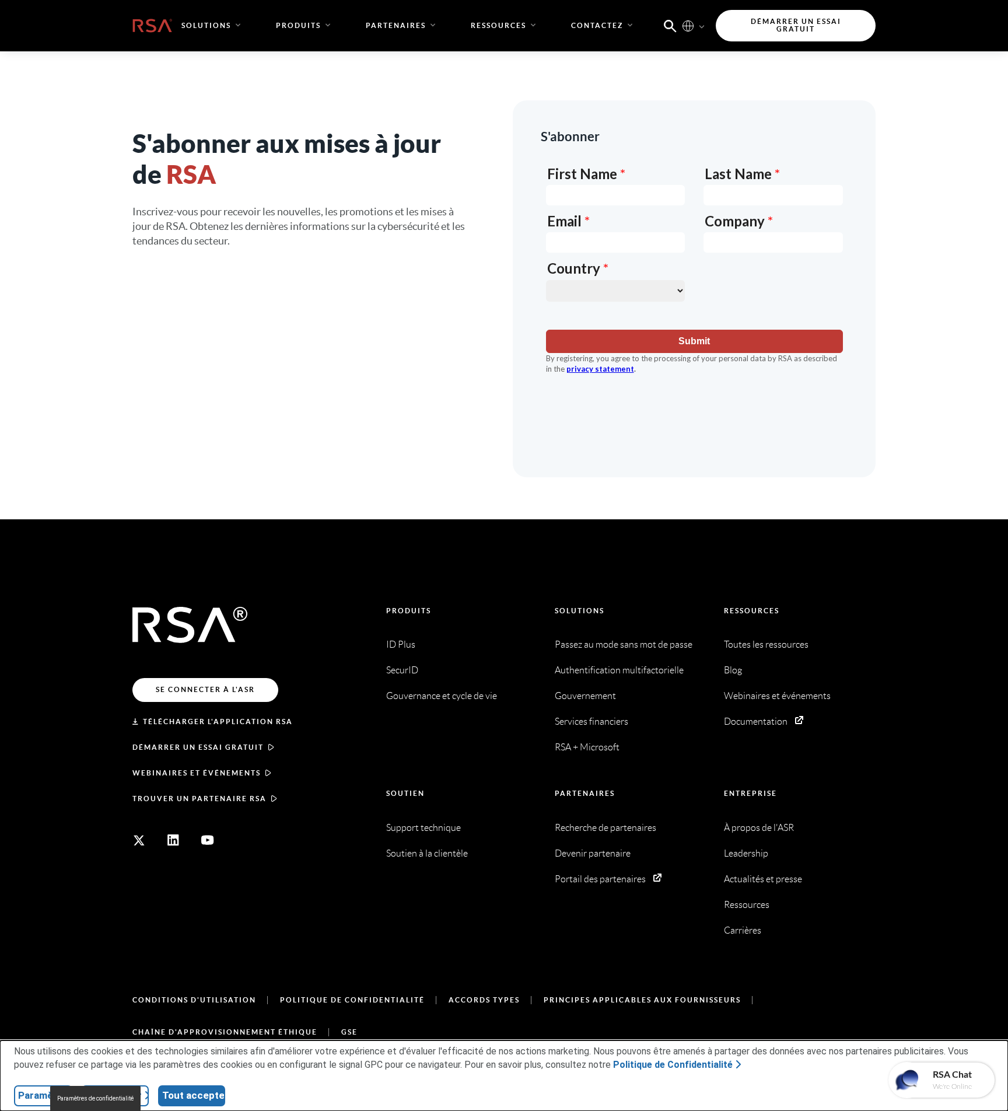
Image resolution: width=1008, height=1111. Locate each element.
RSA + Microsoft (587, 747)
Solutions (579, 610)
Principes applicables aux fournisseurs (642, 1000)
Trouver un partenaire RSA (199, 798)
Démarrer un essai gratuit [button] (796, 25)
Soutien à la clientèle (427, 853)
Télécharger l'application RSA (218, 721)
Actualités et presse (763, 879)
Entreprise (750, 793)
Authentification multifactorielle (619, 670)
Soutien (405, 793)
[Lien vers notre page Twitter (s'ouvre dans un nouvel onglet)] (138, 840)
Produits (408, 610)
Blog (733, 670)
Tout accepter (193, 1095)
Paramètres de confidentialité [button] (95, 1098)
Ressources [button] (498, 25)
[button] (670, 25)
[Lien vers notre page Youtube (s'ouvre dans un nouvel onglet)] (207, 840)
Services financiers (591, 721)
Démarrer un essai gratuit (198, 747)
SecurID (402, 670)
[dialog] (504, 1075)
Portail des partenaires (600, 879)
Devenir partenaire (593, 853)
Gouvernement (585, 696)
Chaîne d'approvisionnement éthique (224, 1032)
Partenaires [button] (396, 25)
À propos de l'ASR (759, 828)
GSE (349, 1032)
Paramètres (45, 1095)
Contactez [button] (597, 25)
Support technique (423, 828)
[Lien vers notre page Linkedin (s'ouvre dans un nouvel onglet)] (173, 840)
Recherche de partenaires (605, 828)
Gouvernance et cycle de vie (441, 696)
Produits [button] (298, 25)
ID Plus (400, 644)
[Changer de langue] (688, 25)
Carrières (742, 930)
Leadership (746, 853)
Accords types (484, 1000)
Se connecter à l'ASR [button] (205, 689)
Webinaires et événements (196, 773)
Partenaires (585, 793)
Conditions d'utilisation (194, 1000)
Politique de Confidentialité (352, 1000)
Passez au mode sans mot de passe (623, 644)
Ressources (751, 610)
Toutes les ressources (766, 644)
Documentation (756, 721)
